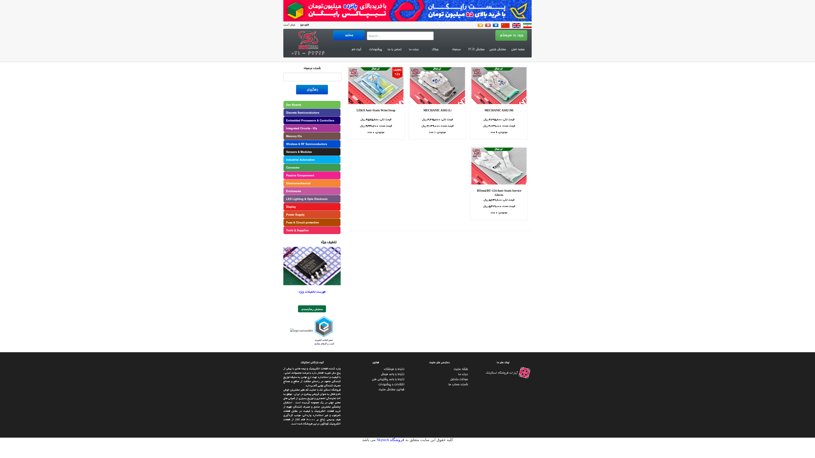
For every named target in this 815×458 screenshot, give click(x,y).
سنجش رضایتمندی (312, 270)
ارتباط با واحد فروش (392, 336)
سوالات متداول (459, 341)
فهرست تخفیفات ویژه (312, 253)
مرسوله (456, 49)
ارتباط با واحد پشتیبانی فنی (388, 341)
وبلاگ (435, 49)
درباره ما (414, 49)
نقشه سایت (461, 331)
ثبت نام (356, 49)
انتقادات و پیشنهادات (391, 346)
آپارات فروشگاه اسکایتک (502, 335)
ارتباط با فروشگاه (394, 331)
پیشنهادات (375, 49)
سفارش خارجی (497, 49)
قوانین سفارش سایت (391, 351)
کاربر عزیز (303, 25)
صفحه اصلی (517, 49)
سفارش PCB (476, 49)
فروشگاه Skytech (390, 401)
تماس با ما (395, 49)
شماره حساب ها (458, 346)
